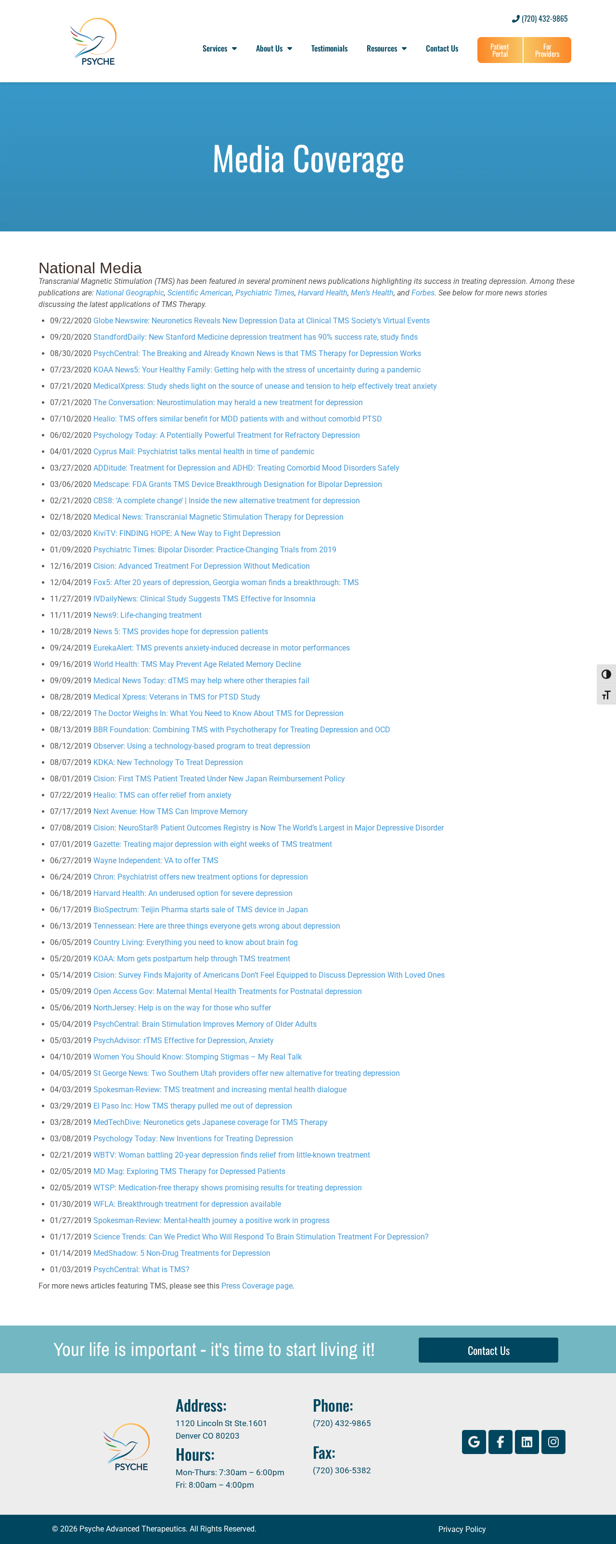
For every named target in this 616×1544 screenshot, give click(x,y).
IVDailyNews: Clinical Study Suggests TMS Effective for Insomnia (204, 598)
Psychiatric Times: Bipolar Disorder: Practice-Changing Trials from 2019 (214, 549)
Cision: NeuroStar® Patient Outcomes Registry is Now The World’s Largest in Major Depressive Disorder (268, 827)
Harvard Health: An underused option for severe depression (193, 893)
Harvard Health (322, 292)
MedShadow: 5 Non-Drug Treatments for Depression (181, 1253)
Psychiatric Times (265, 292)
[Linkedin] (527, 1442)
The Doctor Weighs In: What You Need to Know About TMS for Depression (218, 713)
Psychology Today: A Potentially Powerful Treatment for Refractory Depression (226, 435)
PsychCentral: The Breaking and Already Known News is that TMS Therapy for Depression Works (257, 353)
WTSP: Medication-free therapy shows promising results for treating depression (227, 1187)
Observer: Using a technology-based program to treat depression (201, 746)
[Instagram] (553, 1442)
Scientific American (199, 292)
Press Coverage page (257, 1285)
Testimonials (329, 48)
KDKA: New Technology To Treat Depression (168, 762)
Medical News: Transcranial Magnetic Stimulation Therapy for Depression (218, 517)
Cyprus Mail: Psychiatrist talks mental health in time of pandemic (203, 451)
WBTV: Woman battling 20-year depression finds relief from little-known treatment (231, 1155)
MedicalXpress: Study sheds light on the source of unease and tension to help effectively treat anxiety (265, 386)
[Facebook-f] (500, 1442)
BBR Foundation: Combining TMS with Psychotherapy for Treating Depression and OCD (241, 729)
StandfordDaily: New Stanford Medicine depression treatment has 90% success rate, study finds (255, 337)
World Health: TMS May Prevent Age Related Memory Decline (197, 664)
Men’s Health (372, 292)
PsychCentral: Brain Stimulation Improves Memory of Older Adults (205, 1024)
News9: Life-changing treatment (147, 615)
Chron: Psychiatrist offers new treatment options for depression (200, 876)
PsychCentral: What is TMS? (141, 1269)
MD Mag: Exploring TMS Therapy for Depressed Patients (189, 1171)
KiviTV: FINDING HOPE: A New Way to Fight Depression (187, 533)
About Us (269, 48)
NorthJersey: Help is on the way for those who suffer (182, 1007)
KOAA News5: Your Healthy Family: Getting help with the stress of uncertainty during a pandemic (257, 369)
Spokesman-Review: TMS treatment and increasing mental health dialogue (219, 1089)
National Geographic (130, 292)
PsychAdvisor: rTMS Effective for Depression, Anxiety (183, 1040)
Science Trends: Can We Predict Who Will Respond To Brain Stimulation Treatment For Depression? (261, 1236)
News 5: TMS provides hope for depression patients (180, 631)
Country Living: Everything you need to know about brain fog (195, 942)
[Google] (474, 1442)
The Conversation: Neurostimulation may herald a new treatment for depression (228, 402)
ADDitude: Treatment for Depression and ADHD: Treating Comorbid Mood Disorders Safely (246, 467)
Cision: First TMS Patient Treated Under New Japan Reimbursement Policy (219, 778)
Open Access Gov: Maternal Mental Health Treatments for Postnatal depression (227, 991)
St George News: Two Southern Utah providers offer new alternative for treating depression (246, 1073)
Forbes (423, 292)
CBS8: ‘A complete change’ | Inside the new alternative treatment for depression (226, 500)
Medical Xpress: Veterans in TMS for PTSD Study (176, 697)
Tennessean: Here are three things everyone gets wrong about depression (216, 926)
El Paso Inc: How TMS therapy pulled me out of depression (192, 1105)
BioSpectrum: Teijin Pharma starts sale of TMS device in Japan (200, 909)
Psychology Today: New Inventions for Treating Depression (193, 1138)
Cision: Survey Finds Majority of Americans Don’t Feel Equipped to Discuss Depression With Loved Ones (269, 975)
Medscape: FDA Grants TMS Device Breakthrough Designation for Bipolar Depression (237, 484)
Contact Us (442, 48)
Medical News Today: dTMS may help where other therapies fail (201, 680)
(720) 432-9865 (544, 18)
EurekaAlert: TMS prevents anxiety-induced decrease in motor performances (221, 647)
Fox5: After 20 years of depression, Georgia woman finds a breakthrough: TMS (226, 582)
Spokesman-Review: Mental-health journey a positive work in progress (211, 1220)
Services (215, 48)
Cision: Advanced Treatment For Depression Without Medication (201, 566)
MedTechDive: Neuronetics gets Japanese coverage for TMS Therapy (210, 1122)
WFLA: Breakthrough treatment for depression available (187, 1204)
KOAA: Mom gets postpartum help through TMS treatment (191, 958)
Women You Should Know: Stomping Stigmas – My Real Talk (197, 1056)
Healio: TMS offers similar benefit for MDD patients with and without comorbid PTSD (237, 418)
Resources (382, 48)
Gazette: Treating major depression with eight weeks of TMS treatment (212, 844)
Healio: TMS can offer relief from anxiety (162, 795)
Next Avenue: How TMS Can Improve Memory (170, 811)
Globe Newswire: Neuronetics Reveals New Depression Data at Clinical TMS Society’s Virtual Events (261, 320)
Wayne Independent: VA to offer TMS (155, 860)
